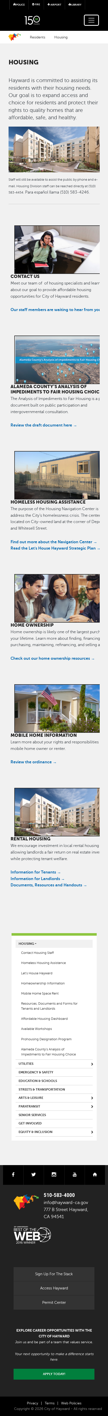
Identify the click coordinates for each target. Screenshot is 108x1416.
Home (14, 37)
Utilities (26, 1064)
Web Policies (71, 1403)
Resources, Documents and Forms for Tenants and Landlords (49, 1006)
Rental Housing (30, 838)
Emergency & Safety (36, 1072)
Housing (61, 37)
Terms (50, 1403)
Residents (37, 37)
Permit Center (54, 1302)
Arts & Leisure (31, 1098)
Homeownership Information (43, 983)
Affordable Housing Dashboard (44, 1019)
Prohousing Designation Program (46, 1039)
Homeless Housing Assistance (48, 502)
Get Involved (30, 1123)
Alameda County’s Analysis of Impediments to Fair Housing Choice (56, 389)
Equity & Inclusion (35, 1132)
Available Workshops (36, 1029)
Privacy (32, 1403)
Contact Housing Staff (37, 953)
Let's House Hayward (36, 973)
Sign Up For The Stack (54, 1274)
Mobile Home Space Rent (40, 993)
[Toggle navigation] (91, 20)
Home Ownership (32, 625)
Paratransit (29, 1106)
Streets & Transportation (42, 1089)
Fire (37, 4)
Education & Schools (38, 1081)
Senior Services (32, 1115)
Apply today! (54, 1374)
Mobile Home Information (44, 735)
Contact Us (25, 276)
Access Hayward (54, 1288)
